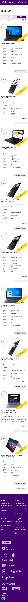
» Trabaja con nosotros (6, 507)
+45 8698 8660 (22, 529)
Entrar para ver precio (20, 71)
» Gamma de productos (20, 505)
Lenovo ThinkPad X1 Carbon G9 (10, 200)
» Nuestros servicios (19, 503)
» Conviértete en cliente (6, 505)
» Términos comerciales (6, 521)
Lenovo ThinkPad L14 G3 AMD (9, 358)
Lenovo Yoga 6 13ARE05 (8, 305)
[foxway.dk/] (8, 2)
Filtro (20, 16)
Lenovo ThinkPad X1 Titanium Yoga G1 (11, 455)
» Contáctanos (4, 510)
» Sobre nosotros (5, 503)
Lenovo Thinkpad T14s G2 (8, 43)
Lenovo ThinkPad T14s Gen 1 (9, 147)
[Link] (16, 533)
